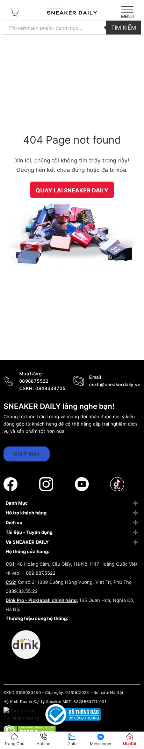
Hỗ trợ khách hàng (26, 512)
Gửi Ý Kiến (26, 454)
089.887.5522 (41, 573)
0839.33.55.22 (22, 591)
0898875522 (34, 381)
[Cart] (14, 12)
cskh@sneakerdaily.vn (115, 384)
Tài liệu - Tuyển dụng (29, 532)
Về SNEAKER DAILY (27, 542)
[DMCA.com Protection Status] (29, 730)
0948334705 (50, 388)
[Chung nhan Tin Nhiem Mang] (22, 714)
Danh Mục (17, 503)
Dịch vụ (14, 522)
